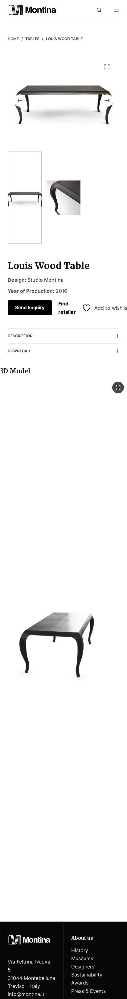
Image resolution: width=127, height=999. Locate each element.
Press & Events (88, 991)
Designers (82, 967)
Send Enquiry (30, 307)
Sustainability (86, 975)
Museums (82, 958)
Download (19, 351)
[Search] (99, 10)
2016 (61, 291)
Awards (79, 983)
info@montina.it (26, 994)
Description (20, 336)
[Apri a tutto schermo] (118, 387)
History (79, 950)
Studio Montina (45, 280)
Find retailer (67, 308)
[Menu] (116, 10)
